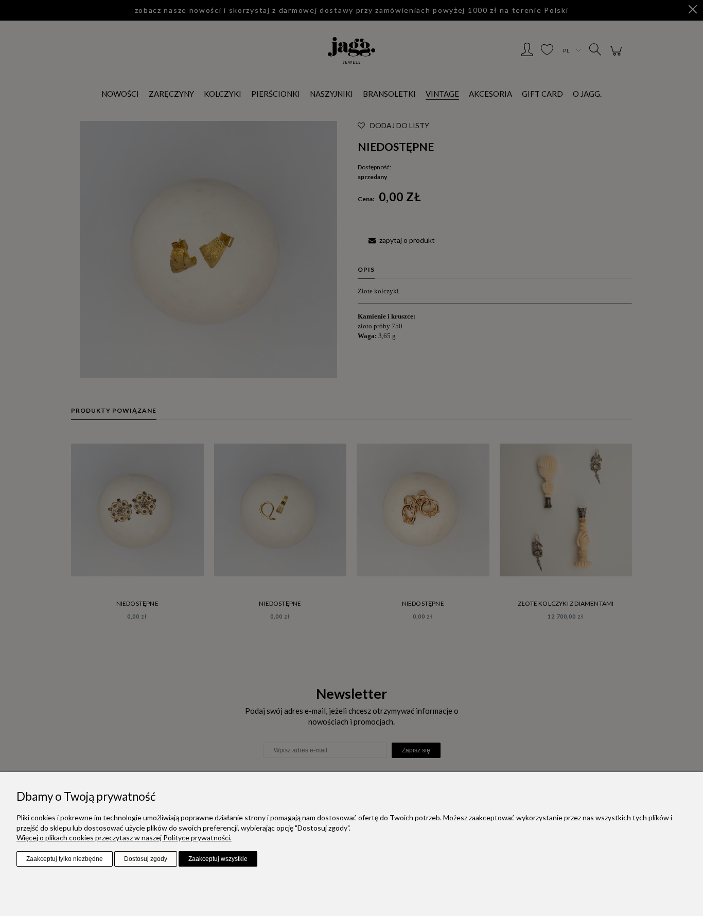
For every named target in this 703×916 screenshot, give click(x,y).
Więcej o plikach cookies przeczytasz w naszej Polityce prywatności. (124, 837)
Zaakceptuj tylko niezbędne (64, 858)
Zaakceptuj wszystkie (218, 858)
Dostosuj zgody (145, 858)
